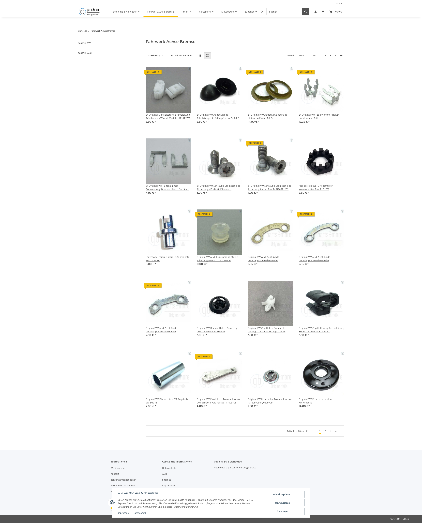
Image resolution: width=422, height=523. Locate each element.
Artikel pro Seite (179, 55)
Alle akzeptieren (282, 494)
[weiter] (341, 55)
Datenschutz (140, 512)
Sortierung (154, 55)
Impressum (123, 512)
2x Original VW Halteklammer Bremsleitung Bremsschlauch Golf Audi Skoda (167, 187)
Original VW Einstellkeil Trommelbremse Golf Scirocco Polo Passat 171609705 (219, 401)
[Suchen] (305, 11)
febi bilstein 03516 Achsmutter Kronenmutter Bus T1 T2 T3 (316, 187)
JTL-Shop (405, 518)
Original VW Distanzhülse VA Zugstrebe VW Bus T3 (167, 401)
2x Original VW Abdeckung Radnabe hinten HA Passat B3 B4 (267, 116)
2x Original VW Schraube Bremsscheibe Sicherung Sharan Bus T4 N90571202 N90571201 (269, 187)
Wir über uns (118, 468)
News (339, 3)
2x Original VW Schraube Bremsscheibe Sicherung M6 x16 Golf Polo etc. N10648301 (218, 187)
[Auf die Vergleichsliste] (177, 72)
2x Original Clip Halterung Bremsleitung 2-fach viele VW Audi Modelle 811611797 (168, 116)
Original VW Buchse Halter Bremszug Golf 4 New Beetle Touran (217, 329)
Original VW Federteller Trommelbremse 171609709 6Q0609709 (270, 401)
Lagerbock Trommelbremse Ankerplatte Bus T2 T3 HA (167, 258)
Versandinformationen (123, 485)
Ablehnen (282, 511)
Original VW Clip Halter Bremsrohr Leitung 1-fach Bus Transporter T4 (267, 329)
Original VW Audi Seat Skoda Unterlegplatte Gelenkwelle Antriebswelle (263, 258)
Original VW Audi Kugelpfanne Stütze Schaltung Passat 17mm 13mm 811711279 (217, 258)
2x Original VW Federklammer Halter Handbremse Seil (319, 116)
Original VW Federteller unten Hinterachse (315, 401)
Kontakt (115, 473)
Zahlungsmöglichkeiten (123, 479)
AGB (164, 473)
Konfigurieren (282, 502)
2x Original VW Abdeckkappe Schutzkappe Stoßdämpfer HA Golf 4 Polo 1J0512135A (219, 116)
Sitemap (166, 479)
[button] (315, 11)
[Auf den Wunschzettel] (185, 72)
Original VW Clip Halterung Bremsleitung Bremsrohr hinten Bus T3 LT (321, 329)
